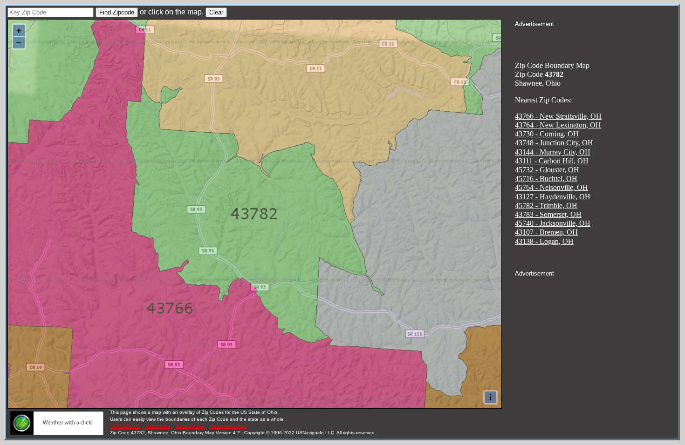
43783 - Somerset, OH (548, 214)
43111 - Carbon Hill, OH (552, 161)
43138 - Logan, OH (544, 241)
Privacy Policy (190, 426)
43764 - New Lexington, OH (558, 125)
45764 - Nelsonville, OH (551, 187)
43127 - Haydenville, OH (552, 197)
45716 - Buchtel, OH (546, 178)
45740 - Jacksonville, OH (552, 223)
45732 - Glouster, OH (547, 170)
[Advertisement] (596, 40)
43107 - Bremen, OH (546, 232)
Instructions (157, 426)
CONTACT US (125, 426)
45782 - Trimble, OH (546, 205)
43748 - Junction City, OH (554, 143)
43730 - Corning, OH (547, 134)
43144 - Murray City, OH (552, 152)
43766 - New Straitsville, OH (558, 116)
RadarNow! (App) (229, 426)
